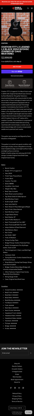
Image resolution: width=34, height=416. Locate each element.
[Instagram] (15, 388)
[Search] (28, 8)
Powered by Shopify (17, 413)
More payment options (17, 75)
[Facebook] (11, 388)
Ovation (4, 43)
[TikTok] (23, 388)
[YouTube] (19, 388)
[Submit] (31, 353)
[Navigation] (2, 8)
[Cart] (32, 8)
